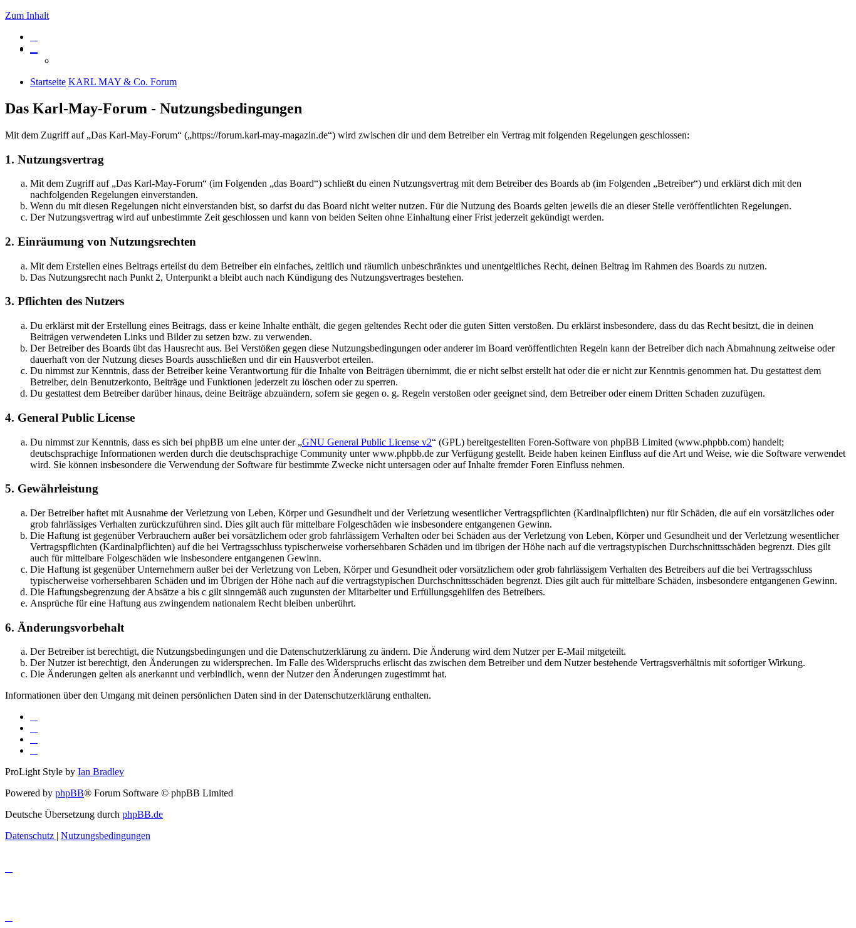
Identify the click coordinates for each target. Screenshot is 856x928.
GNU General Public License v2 (367, 442)
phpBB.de (142, 814)
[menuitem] (34, 36)
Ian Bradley (101, 771)
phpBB (69, 793)
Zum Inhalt (27, 15)
